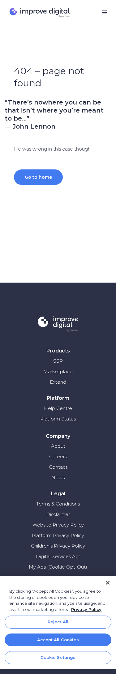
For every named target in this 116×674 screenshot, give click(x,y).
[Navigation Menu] (104, 12)
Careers (58, 456)
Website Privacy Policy (58, 525)
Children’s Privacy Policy (58, 546)
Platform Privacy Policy (58, 535)
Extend (58, 382)
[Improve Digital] (40, 12)
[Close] (107, 583)
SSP (58, 361)
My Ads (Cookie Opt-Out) (58, 567)
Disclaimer (58, 514)
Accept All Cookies (58, 639)
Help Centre (58, 408)
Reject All (58, 621)
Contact (58, 467)
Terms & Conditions (58, 504)
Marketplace (58, 371)
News (58, 477)
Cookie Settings (58, 657)
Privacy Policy (86, 609)
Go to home (38, 177)
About (58, 446)
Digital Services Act (58, 556)
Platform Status (58, 419)
